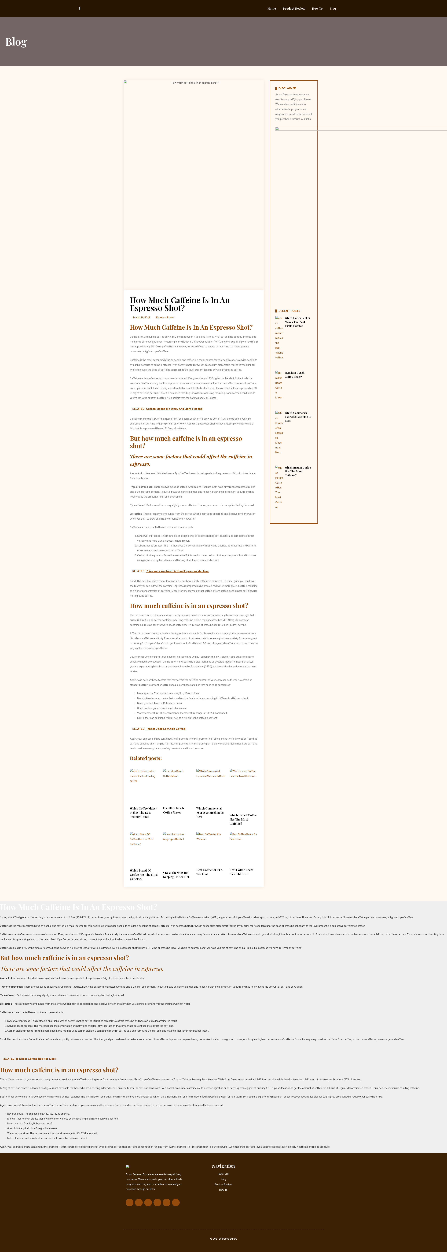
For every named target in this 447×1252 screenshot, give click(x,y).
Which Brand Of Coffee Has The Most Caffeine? (144, 875)
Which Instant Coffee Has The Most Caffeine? (243, 819)
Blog (333, 8)
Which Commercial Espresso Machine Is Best (210, 813)
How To (317, 8)
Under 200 (223, 1174)
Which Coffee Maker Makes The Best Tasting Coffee (143, 813)
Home (272, 8)
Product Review (294, 8)
